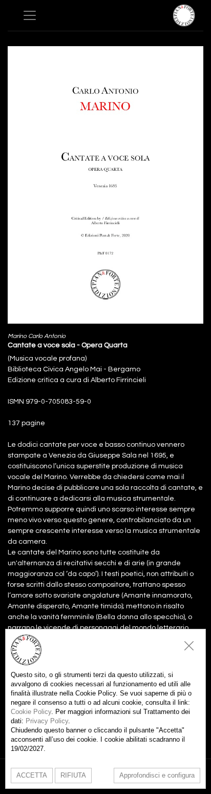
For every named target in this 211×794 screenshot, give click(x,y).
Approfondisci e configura (157, 775)
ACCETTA (31, 775)
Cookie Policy (31, 712)
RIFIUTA (73, 775)
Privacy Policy (47, 721)
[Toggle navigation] (30, 15)
